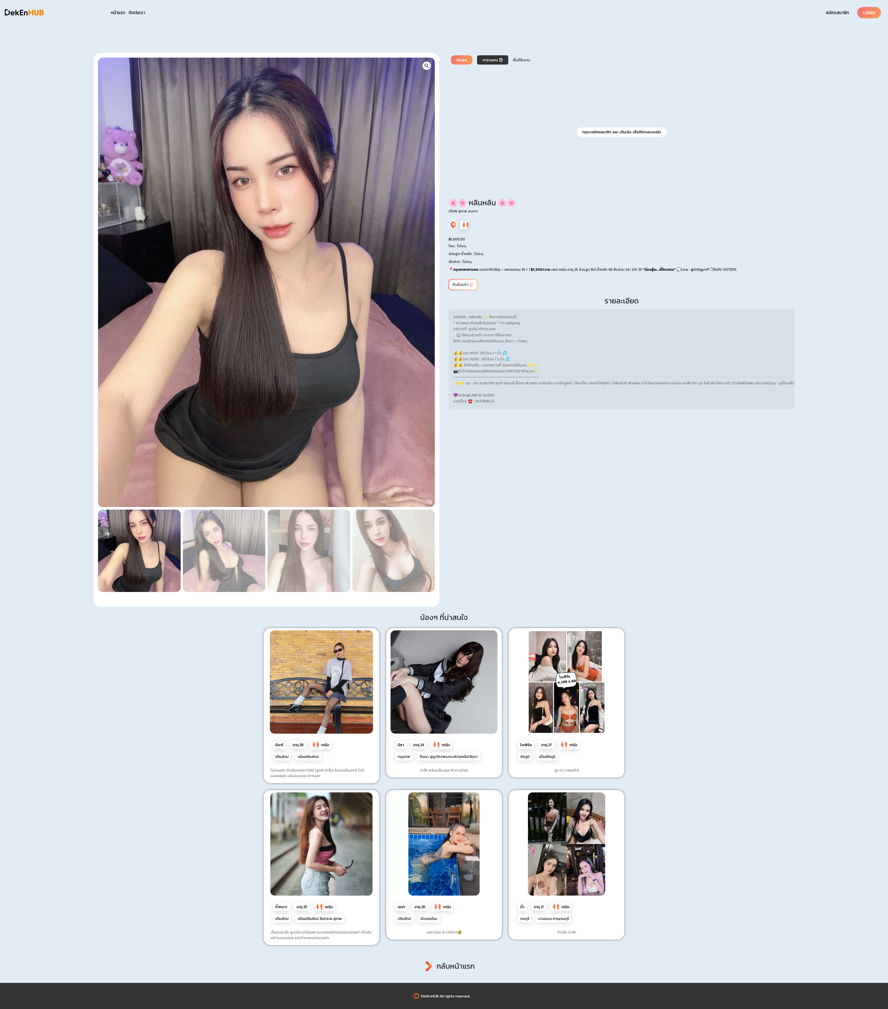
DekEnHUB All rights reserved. (445, 996)
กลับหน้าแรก (456, 966)
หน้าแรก (118, 12)
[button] (426, 66)
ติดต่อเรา (137, 12)
